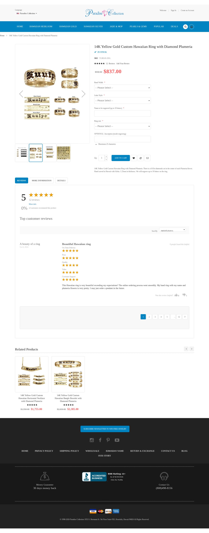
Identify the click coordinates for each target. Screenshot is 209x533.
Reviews (21, 181)
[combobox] (185, 26)
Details (61, 181)
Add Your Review (123, 63)
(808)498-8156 (164, 488)
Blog (184, 451)
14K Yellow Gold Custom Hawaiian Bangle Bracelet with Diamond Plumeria (68, 398)
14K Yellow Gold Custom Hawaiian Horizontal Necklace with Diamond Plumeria (32, 398)
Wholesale (92, 451)
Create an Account (187, 10)
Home (2, 36)
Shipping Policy (69, 451)
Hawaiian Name (115, 451)
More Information (42, 181)
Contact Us (168, 451)
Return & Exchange (142, 451)
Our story (104, 456)
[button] (21, 93)
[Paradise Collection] (104, 13)
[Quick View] (31, 374)
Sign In (173, 10)
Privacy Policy (44, 451)
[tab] (21, 180)
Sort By (154, 231)
